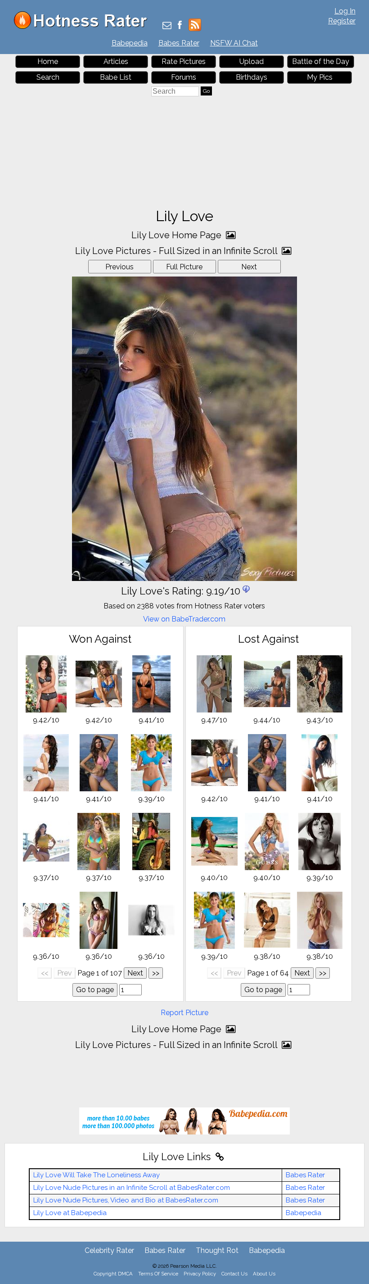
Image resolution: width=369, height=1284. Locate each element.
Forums (183, 77)
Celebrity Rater (109, 1250)
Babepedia (130, 43)
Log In (345, 11)
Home (47, 61)
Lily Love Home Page (177, 235)
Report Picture (184, 1012)
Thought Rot (217, 1250)
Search (47, 77)
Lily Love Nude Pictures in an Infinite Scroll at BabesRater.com (131, 1188)
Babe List (115, 77)
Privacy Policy (200, 1273)
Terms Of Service (158, 1273)
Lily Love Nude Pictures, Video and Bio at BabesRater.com (125, 1200)
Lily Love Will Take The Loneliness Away (96, 1175)
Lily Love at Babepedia (70, 1213)
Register (342, 21)
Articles (116, 61)
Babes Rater (178, 43)
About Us (264, 1273)
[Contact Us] (167, 26)
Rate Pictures (184, 61)
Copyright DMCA (113, 1273)
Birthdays (251, 77)
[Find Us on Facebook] (180, 26)
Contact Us (234, 1273)
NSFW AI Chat (234, 43)
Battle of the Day (320, 61)
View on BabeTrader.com (184, 619)
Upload (251, 61)
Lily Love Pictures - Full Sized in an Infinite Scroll (177, 250)
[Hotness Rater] (84, 27)
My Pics (320, 77)
